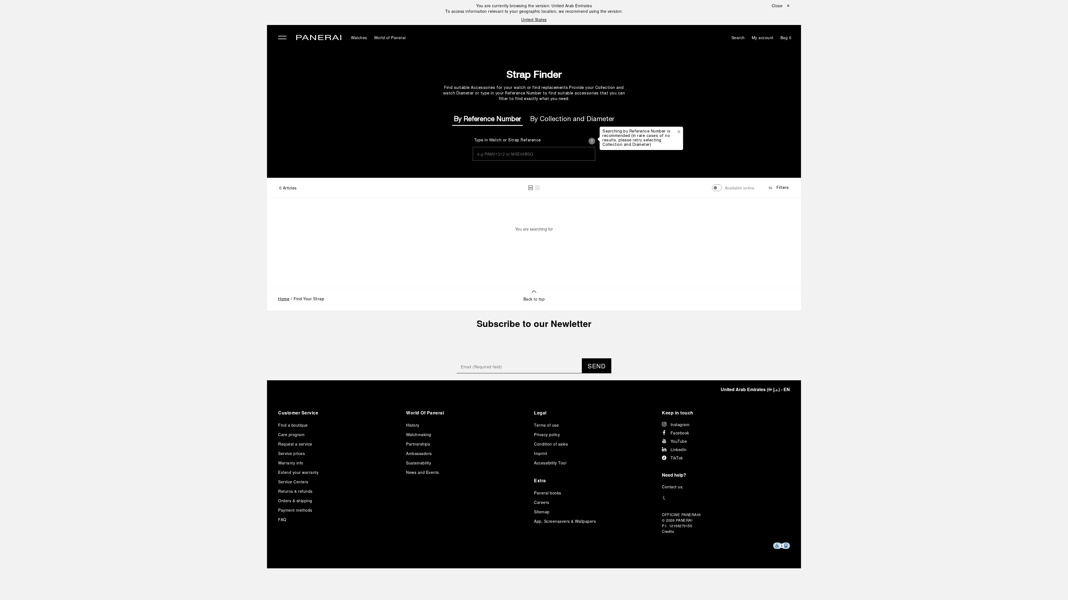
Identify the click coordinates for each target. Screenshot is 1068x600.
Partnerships (418, 444)
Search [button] (738, 37)
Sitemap (542, 511)
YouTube (679, 441)
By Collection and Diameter (572, 119)
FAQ (282, 519)
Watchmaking (418, 434)
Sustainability (161, 93)
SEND (596, 365)
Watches (155, 29)
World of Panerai (165, 55)
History (412, 425)
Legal (540, 412)
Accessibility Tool (550, 463)
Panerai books (547, 493)
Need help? (674, 475)
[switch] (717, 187)
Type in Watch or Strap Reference (507, 140)
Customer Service (298, 412)
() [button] (755, 389)
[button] (530, 188)
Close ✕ (781, 5)
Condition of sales (551, 444)
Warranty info (290, 463)
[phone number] (726, 498)
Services (155, 80)
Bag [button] (786, 37)
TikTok (677, 458)
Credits (668, 531)
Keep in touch (677, 412)
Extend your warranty (298, 472)
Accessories (160, 42)
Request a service (295, 444)
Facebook (680, 433)
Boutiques (157, 68)
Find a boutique (293, 425)
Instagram (680, 424)
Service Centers (293, 481)
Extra (540, 480)
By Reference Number (487, 119)
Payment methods (295, 510)
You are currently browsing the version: (534, 5)
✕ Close (153, 14)
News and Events (422, 472)
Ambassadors (419, 453)
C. (673, 486)
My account (762, 37)
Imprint (540, 453)
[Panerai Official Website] (318, 38)
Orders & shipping (295, 500)
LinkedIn (679, 449)
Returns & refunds (295, 491)
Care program (291, 434)
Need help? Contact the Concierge (179, 586)
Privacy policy (547, 434)
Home (283, 299)
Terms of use (546, 425)
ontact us (674, 486)
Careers (541, 502)
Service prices (291, 453)
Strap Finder (534, 74)
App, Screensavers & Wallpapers (565, 521)
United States (534, 19)
